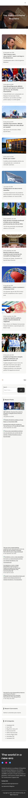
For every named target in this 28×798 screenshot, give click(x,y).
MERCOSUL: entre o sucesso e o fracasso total (13, 288)
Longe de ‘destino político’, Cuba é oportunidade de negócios (12, 319)
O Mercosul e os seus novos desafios (12, 189)
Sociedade (9, 738)
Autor (8, 727)
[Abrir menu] (25, 3)
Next (25, 380)
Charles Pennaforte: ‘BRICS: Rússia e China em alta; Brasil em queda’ (13, 125)
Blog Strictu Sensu (11, 729)
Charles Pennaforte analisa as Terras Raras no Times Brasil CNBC (13, 425)
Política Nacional (11, 732)
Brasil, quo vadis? (9, 158)
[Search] (21, 390)
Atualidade (9, 725)
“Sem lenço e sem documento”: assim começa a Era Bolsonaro (13, 56)
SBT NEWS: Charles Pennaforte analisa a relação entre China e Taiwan (13, 413)
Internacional (10, 730)
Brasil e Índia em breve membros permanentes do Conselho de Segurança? (12, 254)
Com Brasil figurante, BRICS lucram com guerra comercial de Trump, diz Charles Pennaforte (13, 89)
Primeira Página (10, 734)
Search (5, 387)
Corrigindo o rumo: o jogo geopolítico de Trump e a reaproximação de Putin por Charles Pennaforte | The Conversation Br (11, 568)
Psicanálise (9, 736)
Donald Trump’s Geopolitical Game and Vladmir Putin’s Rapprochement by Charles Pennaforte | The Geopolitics (13, 695)
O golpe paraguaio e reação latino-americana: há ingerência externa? (12, 358)
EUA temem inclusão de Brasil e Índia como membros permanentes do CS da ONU (13, 222)
